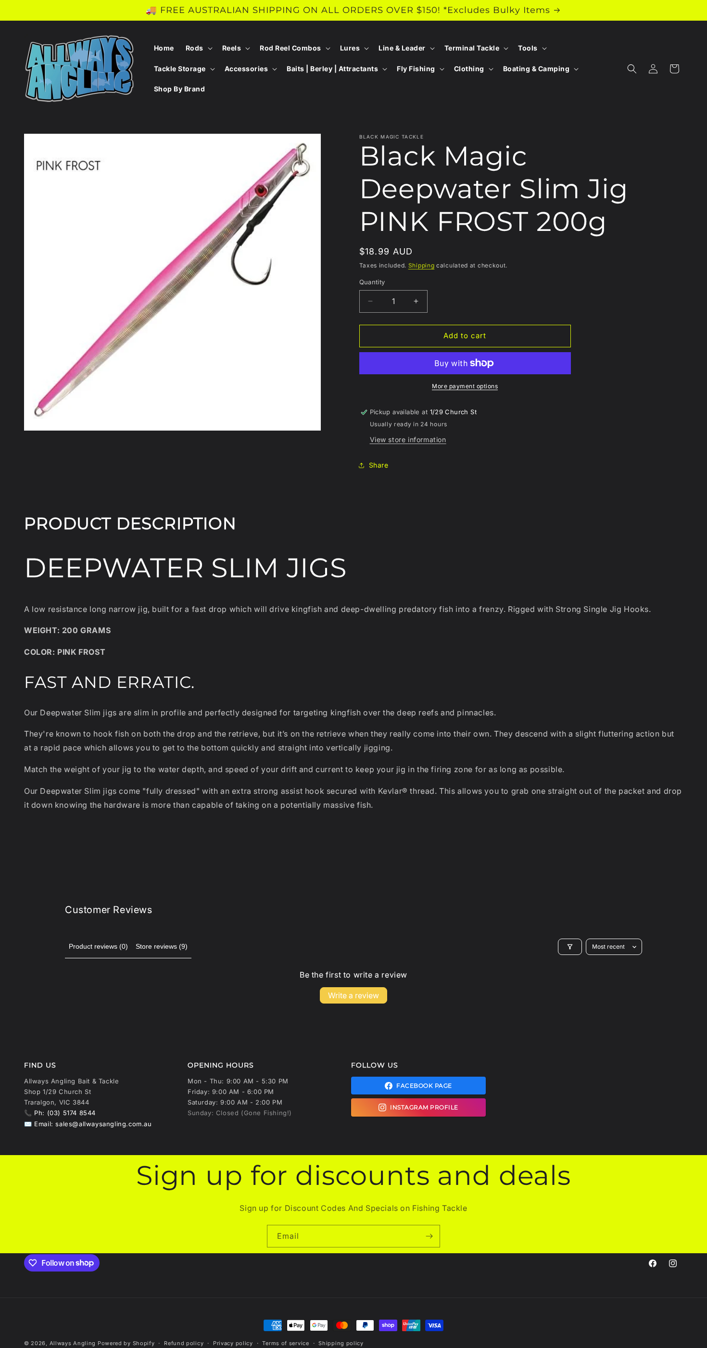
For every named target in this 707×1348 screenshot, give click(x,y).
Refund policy (183, 1342)
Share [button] (379, 465)
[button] (198, 48)
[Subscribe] (429, 1236)
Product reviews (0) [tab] (98, 946)
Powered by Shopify (126, 1343)
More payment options (465, 386)
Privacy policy (233, 1342)
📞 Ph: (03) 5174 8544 (60, 1113)
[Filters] (570, 947)
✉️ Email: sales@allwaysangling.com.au (88, 1124)
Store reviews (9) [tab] (162, 946)
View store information (408, 439)
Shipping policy (341, 1342)
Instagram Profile (424, 1107)
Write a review (353, 995)
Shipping (421, 265)
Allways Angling (73, 1343)
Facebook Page (424, 1085)
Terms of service (285, 1342)
